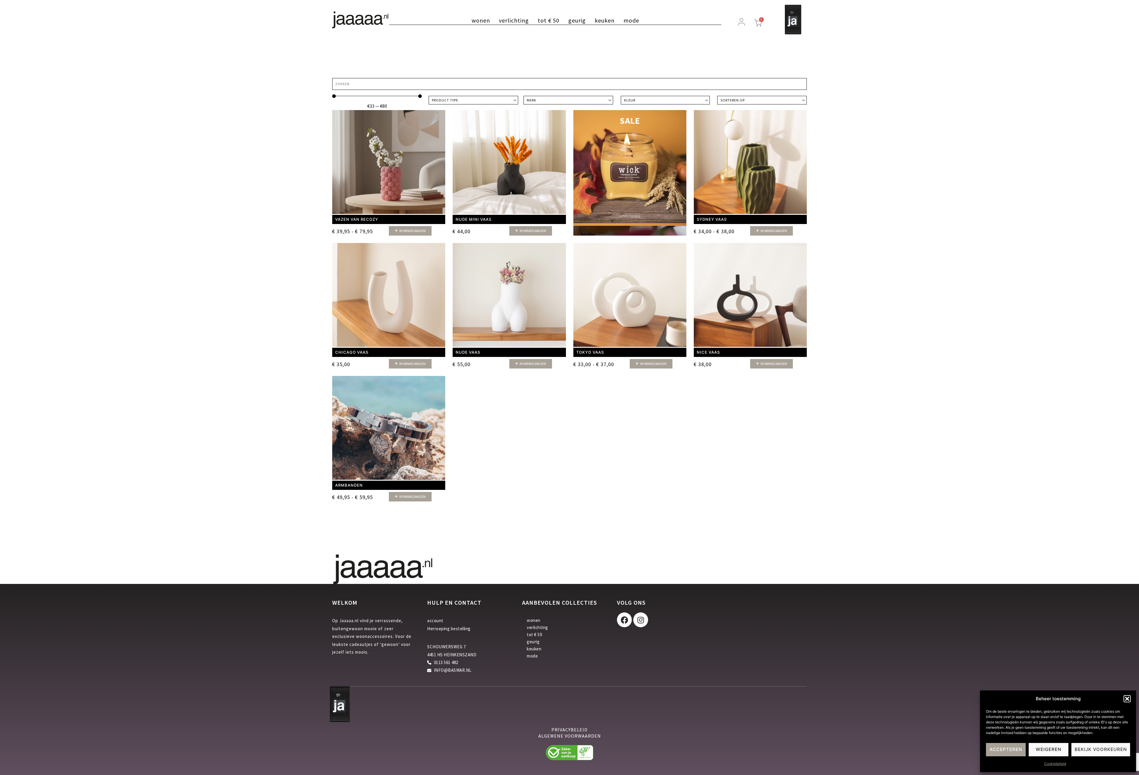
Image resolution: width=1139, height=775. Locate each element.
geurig (577, 20)
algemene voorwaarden (569, 736)
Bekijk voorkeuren (1101, 749)
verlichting (514, 20)
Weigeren (1048, 749)
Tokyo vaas (590, 352)
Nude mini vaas (473, 219)
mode (631, 20)
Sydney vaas (712, 219)
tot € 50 (548, 20)
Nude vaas (468, 352)
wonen (481, 20)
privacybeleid (569, 730)
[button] (1127, 699)
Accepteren (1006, 749)
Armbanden (349, 485)
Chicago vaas (351, 352)
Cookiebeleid (1055, 763)
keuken (605, 20)
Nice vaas (708, 352)
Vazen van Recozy (356, 219)
